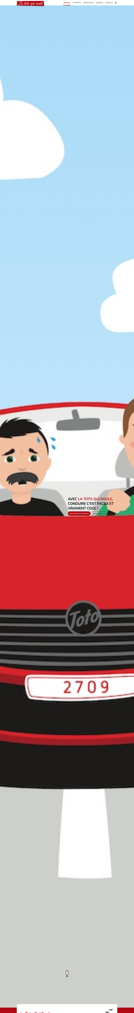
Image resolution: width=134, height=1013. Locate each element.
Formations (88, 3)
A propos (77, 3)
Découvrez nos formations (79, 513)
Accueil (67, 3)
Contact (109, 3)
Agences (99, 3)
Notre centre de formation (102, 513)
